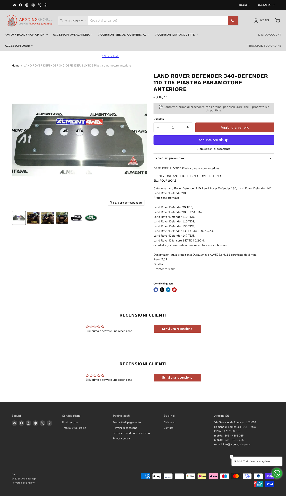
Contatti (168, 428)
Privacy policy (121, 438)
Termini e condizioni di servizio (131, 433)
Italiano (243, 4)
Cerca (15, 474)
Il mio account (269, 34)
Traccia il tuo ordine (264, 45)
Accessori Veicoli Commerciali (123, 34)
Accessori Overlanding (72, 34)
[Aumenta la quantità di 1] (188, 127)
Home (15, 65)
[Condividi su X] (162, 289)
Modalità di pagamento (127, 422)
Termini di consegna (125, 428)
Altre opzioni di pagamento (213, 148)
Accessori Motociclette (175, 34)
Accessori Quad (18, 45)
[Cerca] (233, 20)
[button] (262, 20)
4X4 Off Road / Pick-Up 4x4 (25, 34)
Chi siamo (169, 422)
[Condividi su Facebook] (156, 289)
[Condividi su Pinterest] (174, 289)
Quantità (159, 119)
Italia (264, 4)
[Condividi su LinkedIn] (168, 289)
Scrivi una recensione (177, 329)
